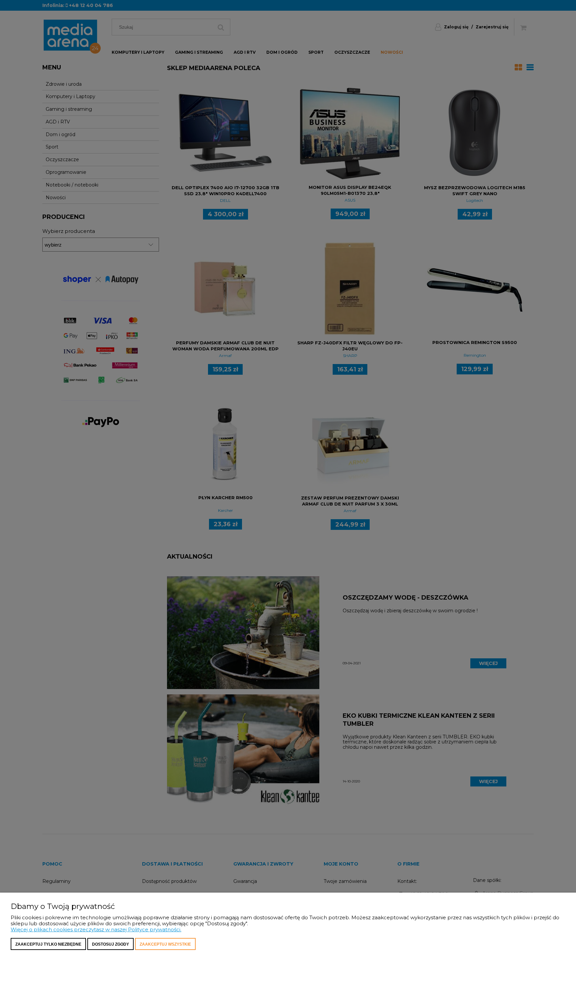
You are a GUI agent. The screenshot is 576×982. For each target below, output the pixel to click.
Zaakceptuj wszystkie (165, 944)
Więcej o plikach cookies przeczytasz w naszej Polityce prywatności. (96, 929)
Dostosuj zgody (110, 944)
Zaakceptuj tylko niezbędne (48, 944)
